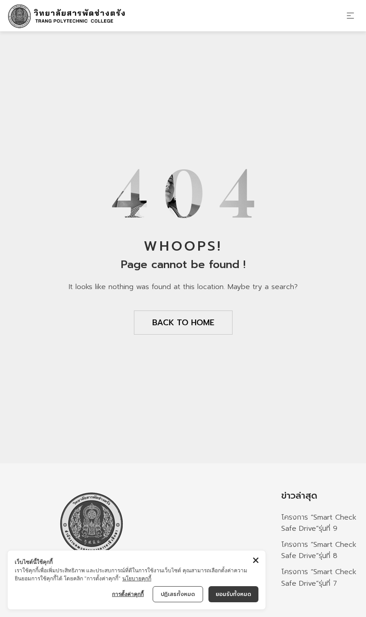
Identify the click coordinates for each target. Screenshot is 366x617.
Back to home (183, 322)
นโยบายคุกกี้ (136, 578)
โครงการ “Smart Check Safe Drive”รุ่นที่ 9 (318, 523)
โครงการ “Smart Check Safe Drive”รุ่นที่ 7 (318, 578)
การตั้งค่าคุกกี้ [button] (128, 594)
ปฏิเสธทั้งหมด (178, 594)
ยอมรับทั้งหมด (233, 594)
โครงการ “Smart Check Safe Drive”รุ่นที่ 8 (318, 550)
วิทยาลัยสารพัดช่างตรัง (91, 573)
